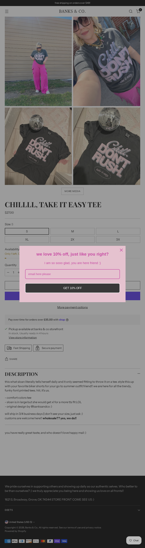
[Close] (121, 250)
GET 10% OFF (72, 288)
